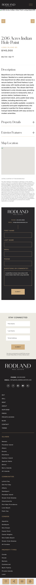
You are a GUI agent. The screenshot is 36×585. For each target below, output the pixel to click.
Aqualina (5, 521)
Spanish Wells (7, 461)
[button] (3, 21)
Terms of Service (22, 354)
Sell (3, 398)
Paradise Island (7, 445)
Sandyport (5, 491)
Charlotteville (7, 501)
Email (6, 249)
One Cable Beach (8, 538)
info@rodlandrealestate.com (20, 222)
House (4, 558)
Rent (4, 402)
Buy (3, 395)
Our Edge (6, 409)
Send (18, 292)
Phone (7, 259)
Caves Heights (7, 534)
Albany (4, 488)
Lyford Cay (6, 481)
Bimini (4, 464)
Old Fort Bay (6, 484)
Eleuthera (5, 454)
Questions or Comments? (16, 268)
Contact (5, 424)
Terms (4, 428)
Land (3, 574)
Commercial (6, 564)
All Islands (6, 471)
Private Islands (7, 571)
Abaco (4, 448)
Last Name (9, 240)
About (4, 406)
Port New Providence (9, 504)
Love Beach (6, 508)
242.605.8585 (21, 220)
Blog (4, 420)
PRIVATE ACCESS (8, 417)
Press (4, 413)
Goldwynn (5, 524)
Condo (4, 554)
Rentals (4, 561)
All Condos (6, 544)
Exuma (4, 451)
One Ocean (6, 528)
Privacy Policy (13, 354)
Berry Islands (7, 468)
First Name (9, 230)
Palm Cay (5, 511)
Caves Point (6, 531)
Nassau (4, 441)
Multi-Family (6, 567)
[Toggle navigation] (31, 5)
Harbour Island (7, 458)
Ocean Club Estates (9, 498)
